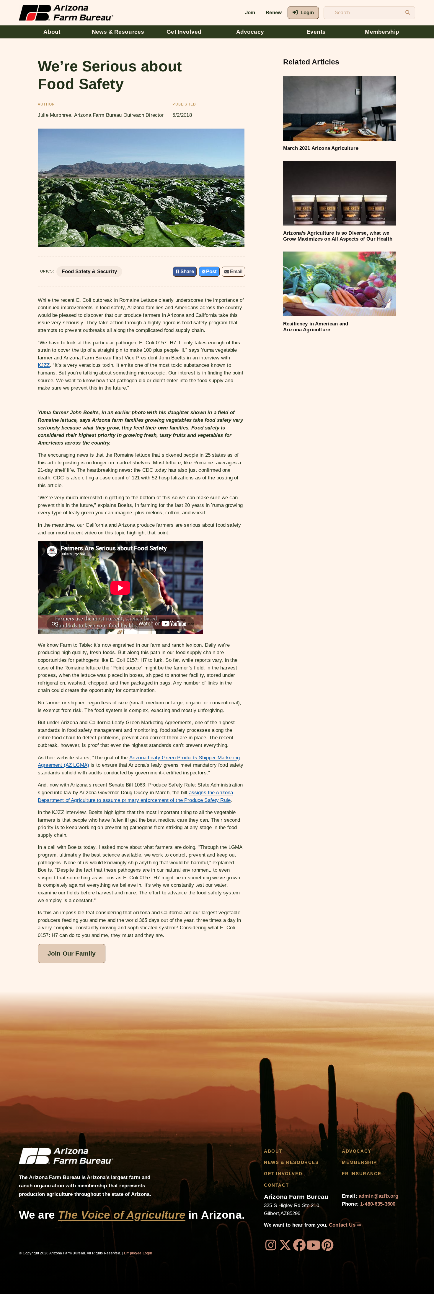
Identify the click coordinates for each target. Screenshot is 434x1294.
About (51, 32)
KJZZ (44, 365)
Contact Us (343, 1225)
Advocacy (250, 32)
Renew (274, 12)
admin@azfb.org (378, 1196)
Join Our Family (72, 953)
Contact (276, 1185)
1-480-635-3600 (377, 1204)
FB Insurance (361, 1173)
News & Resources (118, 32)
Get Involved (184, 32)
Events (316, 32)
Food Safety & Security (89, 271)
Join (250, 12)
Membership (382, 32)
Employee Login (138, 1253)
